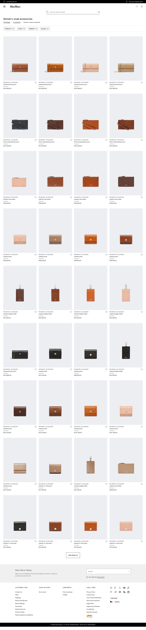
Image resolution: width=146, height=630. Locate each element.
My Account (42, 592)
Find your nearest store (136, 2)
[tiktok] (128, 588)
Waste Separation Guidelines (24, 615)
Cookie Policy (90, 595)
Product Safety (20, 612)
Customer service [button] (20, 2)
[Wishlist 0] (137, 6)
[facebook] (115, 588)
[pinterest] (111, 592)
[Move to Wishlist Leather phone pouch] (36, 83)
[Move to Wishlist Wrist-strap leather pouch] (36, 140)
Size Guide (18, 606)
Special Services (20, 609)
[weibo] (115, 592)
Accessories (16, 22)
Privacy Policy (101, 577)
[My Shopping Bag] (142, 6)
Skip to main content (8, 1)
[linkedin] (128, 592)
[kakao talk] (120, 592)
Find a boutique (67, 592)
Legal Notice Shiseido (93, 606)
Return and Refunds (21, 601)
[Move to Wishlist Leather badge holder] (36, 312)
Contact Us (18, 592)
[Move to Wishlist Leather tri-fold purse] (71, 484)
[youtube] (124, 588)
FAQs (16, 595)
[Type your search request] (99, 12)
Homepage (6, 22)
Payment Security (91, 612)
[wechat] (124, 592)
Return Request (20, 603)
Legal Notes (90, 603)
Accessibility (90, 609)
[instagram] (111, 588)
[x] (120, 588)
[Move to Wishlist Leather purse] (36, 255)
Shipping (18, 598)
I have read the (96, 577)
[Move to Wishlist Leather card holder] (36, 197)
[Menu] (4, 6)
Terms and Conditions (93, 601)
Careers (65, 595)
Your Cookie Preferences (93, 598)
